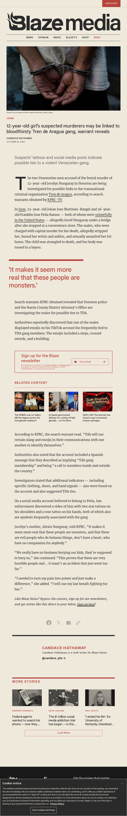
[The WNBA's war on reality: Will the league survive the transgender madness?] (29, 401)
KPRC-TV (54, 200)
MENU (97, 38)
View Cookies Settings (43, 810)
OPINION (43, 38)
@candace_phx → (54, 658)
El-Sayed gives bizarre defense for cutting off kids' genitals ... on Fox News (62, 418)
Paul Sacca (91, 711)
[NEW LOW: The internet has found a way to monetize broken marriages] (97, 401)
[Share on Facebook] (48, 622)
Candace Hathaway (19, 138)
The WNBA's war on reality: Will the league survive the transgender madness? (28, 418)
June (22, 209)
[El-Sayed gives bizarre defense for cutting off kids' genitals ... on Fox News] (63, 401)
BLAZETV (71, 38)
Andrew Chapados (22, 711)
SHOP (85, 38)
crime (10, 119)
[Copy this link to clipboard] (78, 622)
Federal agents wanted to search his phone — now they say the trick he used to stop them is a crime (26, 720)
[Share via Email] (68, 622)
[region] (63, 797)
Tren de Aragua (60, 194)
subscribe (111, 3)
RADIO (57, 38)
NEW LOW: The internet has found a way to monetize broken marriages (96, 418)
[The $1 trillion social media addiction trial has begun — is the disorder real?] (63, 697)
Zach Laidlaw (56, 711)
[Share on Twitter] (58, 622)
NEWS (29, 38)
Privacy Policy (51, 365)
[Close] (122, 783)
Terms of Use (65, 365)
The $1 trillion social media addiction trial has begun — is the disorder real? (62, 720)
